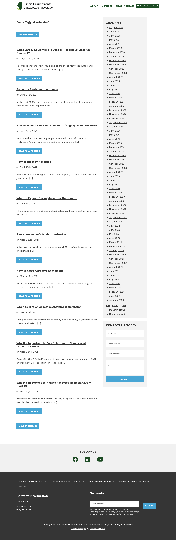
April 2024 (114, 139)
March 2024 (115, 143)
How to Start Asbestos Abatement (39, 270)
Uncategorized (117, 314)
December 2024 (117, 110)
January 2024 (116, 151)
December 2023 (117, 155)
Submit (124, 379)
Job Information (27, 481)
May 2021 (114, 279)
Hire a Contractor (147, 6)
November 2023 (117, 159)
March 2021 (115, 287)
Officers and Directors (63, 481)
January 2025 (116, 106)
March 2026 (115, 48)
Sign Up (149, 505)
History (43, 481)
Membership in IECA (106, 481)
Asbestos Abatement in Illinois (37, 89)
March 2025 (115, 97)
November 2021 (117, 254)
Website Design (78, 528)
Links (90, 481)
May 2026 (114, 39)
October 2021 (116, 258)
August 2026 (116, 27)
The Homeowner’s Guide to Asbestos (41, 234)
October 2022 (116, 213)
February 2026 (117, 52)
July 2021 (114, 271)
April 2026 (114, 44)
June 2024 (114, 130)
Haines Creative (97, 528)
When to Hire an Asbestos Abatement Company (48, 306)
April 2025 (114, 93)
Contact (129, 6)
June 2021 (114, 275)
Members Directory (130, 481)
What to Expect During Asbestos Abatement (46, 198)
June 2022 (114, 229)
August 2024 (116, 126)
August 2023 (116, 172)
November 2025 (117, 64)
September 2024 (118, 122)
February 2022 (117, 246)
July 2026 (114, 31)
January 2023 (116, 201)
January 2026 (116, 56)
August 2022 (116, 221)
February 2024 (117, 147)
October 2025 (116, 68)
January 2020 (116, 300)
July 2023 (114, 176)
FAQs (81, 481)
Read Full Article (29, 78)
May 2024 (114, 134)
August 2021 (116, 267)
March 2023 (115, 192)
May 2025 (114, 89)
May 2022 (114, 234)
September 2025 (118, 73)
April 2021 (114, 283)
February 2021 (116, 291)
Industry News (117, 309)
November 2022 (117, 209)
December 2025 (117, 60)
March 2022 (115, 242)
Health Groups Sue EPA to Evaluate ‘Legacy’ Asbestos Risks (56, 125)
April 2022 (114, 238)
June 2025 (114, 85)
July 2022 (114, 225)
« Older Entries (28, 34)
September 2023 (118, 167)
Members (107, 6)
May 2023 (114, 184)
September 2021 (118, 262)
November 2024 (117, 114)
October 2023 (116, 163)
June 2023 (114, 180)
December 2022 (117, 205)
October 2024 (116, 118)
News (119, 6)
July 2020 (114, 296)
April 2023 (114, 188)
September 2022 (118, 217)
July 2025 (114, 81)
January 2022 (116, 250)
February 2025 (117, 101)
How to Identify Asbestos (33, 161)
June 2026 (114, 35)
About (94, 6)
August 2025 (116, 77)
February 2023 (117, 196)
